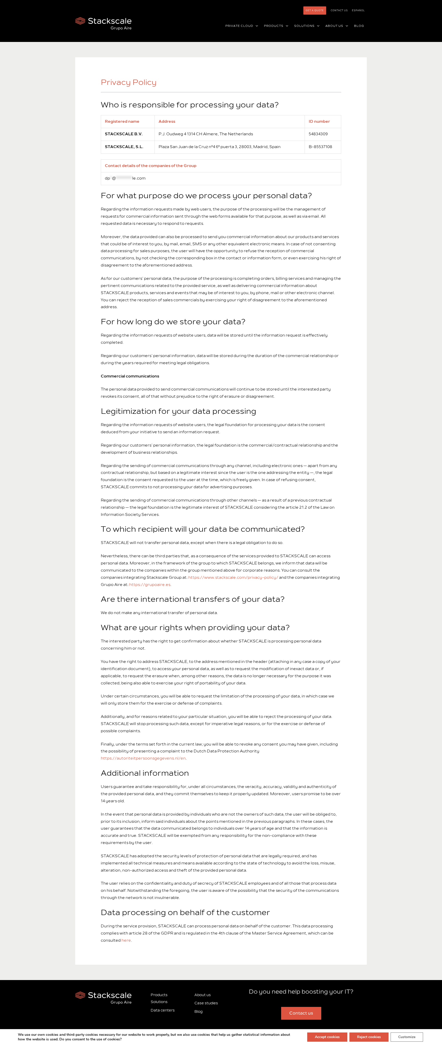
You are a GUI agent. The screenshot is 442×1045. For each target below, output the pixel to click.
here (126, 940)
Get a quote (315, 10)
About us (202, 995)
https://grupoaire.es (149, 584)
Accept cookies (327, 1037)
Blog (198, 1011)
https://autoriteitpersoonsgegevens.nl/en (143, 758)
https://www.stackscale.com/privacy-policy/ (233, 577)
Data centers (163, 1010)
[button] (255, 26)
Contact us (339, 10)
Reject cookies (369, 1037)
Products (159, 995)
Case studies (206, 1003)
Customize (406, 1037)
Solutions (159, 1002)
